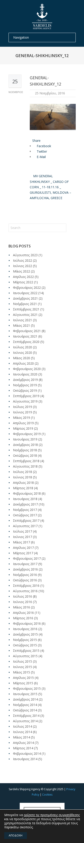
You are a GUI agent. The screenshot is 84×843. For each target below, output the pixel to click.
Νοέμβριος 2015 (25, 640)
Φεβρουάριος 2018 (27, 493)
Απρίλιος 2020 (23, 363)
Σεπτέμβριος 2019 (26, 396)
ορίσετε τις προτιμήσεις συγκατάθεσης (52, 815)
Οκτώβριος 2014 (25, 710)
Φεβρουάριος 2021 (27, 331)
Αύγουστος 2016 (25, 591)
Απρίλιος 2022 (23, 277)
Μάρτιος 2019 (23, 428)
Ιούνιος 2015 (22, 667)
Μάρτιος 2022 (23, 282)
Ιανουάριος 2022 (25, 293)
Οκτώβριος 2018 (25, 455)
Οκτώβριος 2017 (25, 515)
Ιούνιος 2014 (22, 732)
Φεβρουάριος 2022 (27, 287)
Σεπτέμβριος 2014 (26, 715)
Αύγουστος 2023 (25, 255)
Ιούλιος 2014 (22, 726)
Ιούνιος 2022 (22, 266)
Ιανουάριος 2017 (25, 564)
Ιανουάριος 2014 (25, 759)
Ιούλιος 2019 (22, 407)
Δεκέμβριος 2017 (25, 504)
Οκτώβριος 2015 (25, 645)
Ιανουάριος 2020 (25, 374)
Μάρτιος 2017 (23, 553)
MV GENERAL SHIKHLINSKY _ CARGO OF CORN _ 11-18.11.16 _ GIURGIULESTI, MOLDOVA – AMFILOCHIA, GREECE (50, 187)
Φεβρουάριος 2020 (27, 369)
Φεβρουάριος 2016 (27, 623)
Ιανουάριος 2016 (25, 629)
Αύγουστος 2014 (25, 721)
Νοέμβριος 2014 (25, 705)
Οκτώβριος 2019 (25, 390)
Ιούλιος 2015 (22, 661)
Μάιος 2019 (21, 417)
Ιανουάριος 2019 (25, 439)
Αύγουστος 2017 (25, 526)
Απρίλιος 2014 (23, 743)
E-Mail (41, 157)
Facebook (43, 146)
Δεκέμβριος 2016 (25, 569)
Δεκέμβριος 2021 (25, 298)
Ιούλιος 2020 (22, 347)
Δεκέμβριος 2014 (25, 699)
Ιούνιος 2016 (22, 602)
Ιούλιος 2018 (22, 472)
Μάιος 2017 (21, 542)
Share (36, 140)
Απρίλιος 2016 (23, 612)
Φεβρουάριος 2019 (27, 434)
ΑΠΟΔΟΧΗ (15, 835)
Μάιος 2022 (21, 271)
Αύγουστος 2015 (25, 656)
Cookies (47, 794)
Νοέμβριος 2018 (25, 450)
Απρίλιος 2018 (23, 482)
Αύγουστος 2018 (25, 466)
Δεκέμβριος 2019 (25, 379)
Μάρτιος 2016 (23, 618)
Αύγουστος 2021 (25, 314)
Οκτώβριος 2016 (25, 580)
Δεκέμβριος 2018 (25, 444)
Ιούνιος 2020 (22, 352)
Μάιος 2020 (21, 358)
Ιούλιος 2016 (22, 596)
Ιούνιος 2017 (22, 537)
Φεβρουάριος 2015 (27, 688)
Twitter (41, 151)
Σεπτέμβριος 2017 (26, 520)
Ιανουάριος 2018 (25, 499)
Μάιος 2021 (21, 325)
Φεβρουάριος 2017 (27, 558)
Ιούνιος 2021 (22, 320)
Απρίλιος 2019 (23, 423)
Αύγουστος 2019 (25, 401)
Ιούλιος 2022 (22, 260)
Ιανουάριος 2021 (25, 336)
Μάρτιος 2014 (23, 748)
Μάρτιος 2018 (23, 488)
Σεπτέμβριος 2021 (26, 309)
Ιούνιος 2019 (22, 412)
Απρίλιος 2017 (23, 547)
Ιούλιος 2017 (22, 531)
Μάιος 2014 (21, 737)
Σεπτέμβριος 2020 (26, 342)
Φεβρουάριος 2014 (27, 753)
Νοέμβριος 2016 (25, 575)
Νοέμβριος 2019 (25, 385)
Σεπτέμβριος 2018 (26, 461)
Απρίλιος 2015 (23, 677)
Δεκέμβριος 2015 (25, 634)
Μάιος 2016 (21, 607)
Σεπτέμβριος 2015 (26, 650)
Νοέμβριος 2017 (25, 510)
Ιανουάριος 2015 (25, 694)
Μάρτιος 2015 (23, 683)
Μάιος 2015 (21, 672)
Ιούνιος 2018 (22, 477)
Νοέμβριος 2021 (25, 304)
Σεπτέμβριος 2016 (26, 585)
